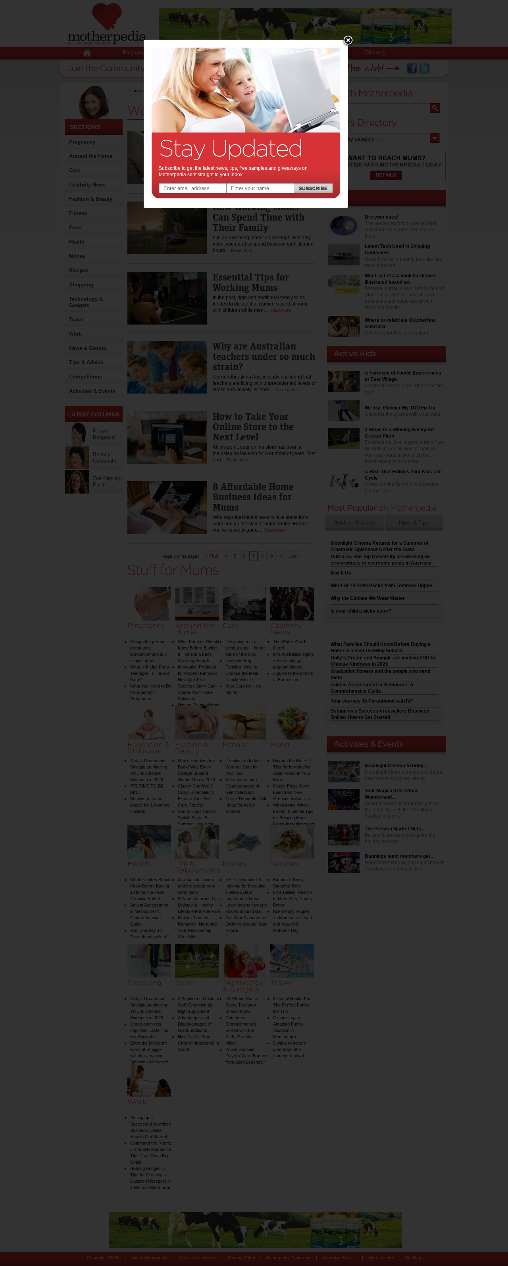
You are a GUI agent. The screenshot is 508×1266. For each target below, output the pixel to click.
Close (348, 41)
